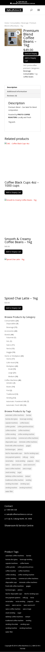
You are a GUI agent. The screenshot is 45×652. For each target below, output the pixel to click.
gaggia (28, 446)
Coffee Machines (11, 380)
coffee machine (11, 430)
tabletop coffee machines (14, 476)
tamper (27, 476)
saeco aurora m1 (29, 465)
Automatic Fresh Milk (14, 405)
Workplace (10, 366)
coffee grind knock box (25, 427)
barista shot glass (12, 419)
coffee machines (24, 430)
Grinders (9, 383)
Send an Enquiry (31, 53)
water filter (9, 491)
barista (28, 415)
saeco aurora (16, 465)
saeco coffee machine (13, 469)
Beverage (24, 23)
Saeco (8, 345)
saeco (8, 465)
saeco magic (27, 469)
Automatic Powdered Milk (16, 401)
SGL (7, 341)
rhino (37, 461)
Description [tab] (12, 87)
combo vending (11, 438)
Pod (7, 390)
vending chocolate (12, 484)
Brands (7, 334)
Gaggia (9, 352)
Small (10, 369)
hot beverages (10, 449)
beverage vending (26, 419)
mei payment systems (13, 457)
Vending (9, 398)
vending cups (24, 484)
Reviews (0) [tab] (12, 96)
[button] (18, 32)
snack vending (10, 472)
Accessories (9, 331)
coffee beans (28, 77)
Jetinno (20, 449)
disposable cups (11, 442)
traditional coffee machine (14, 480)
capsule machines (12, 423)
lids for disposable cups (14, 453)
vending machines (25, 488)
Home (7, 23)
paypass (30, 461)
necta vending (20, 461)
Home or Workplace (12, 356)
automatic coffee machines (15, 415)
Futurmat (10, 337)
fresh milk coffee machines (15, 446)
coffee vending (11, 434)
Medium (11, 376)
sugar (19, 472)
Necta (8, 348)
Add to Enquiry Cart (30, 59)
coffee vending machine (26, 434)
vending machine (11, 488)
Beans (8, 386)
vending (28, 480)
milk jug (25, 457)
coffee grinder (10, 427)
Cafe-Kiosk (10, 362)
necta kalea (9, 461)
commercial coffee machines (28, 438)
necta (32, 457)
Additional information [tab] (17, 91)
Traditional (10, 394)
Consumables (15, 23)
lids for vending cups (31, 453)
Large (10, 373)
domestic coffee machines (28, 442)
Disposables (11, 323)
